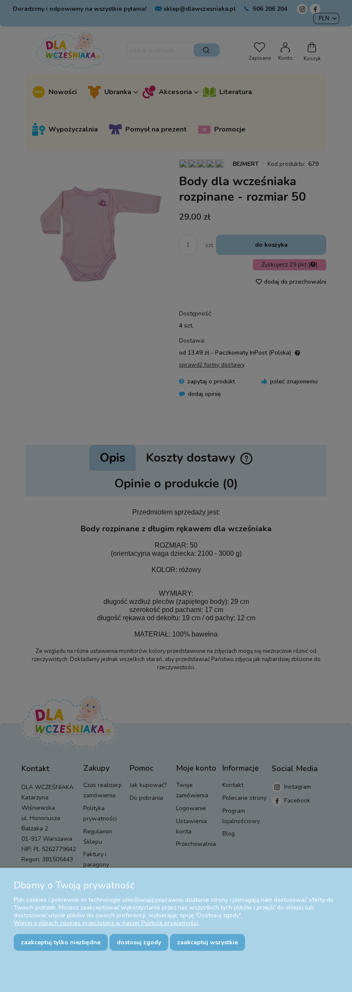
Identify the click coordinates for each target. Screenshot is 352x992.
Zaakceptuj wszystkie (207, 942)
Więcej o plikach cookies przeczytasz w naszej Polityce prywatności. (106, 923)
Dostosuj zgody (139, 942)
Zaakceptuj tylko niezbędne (60, 942)
